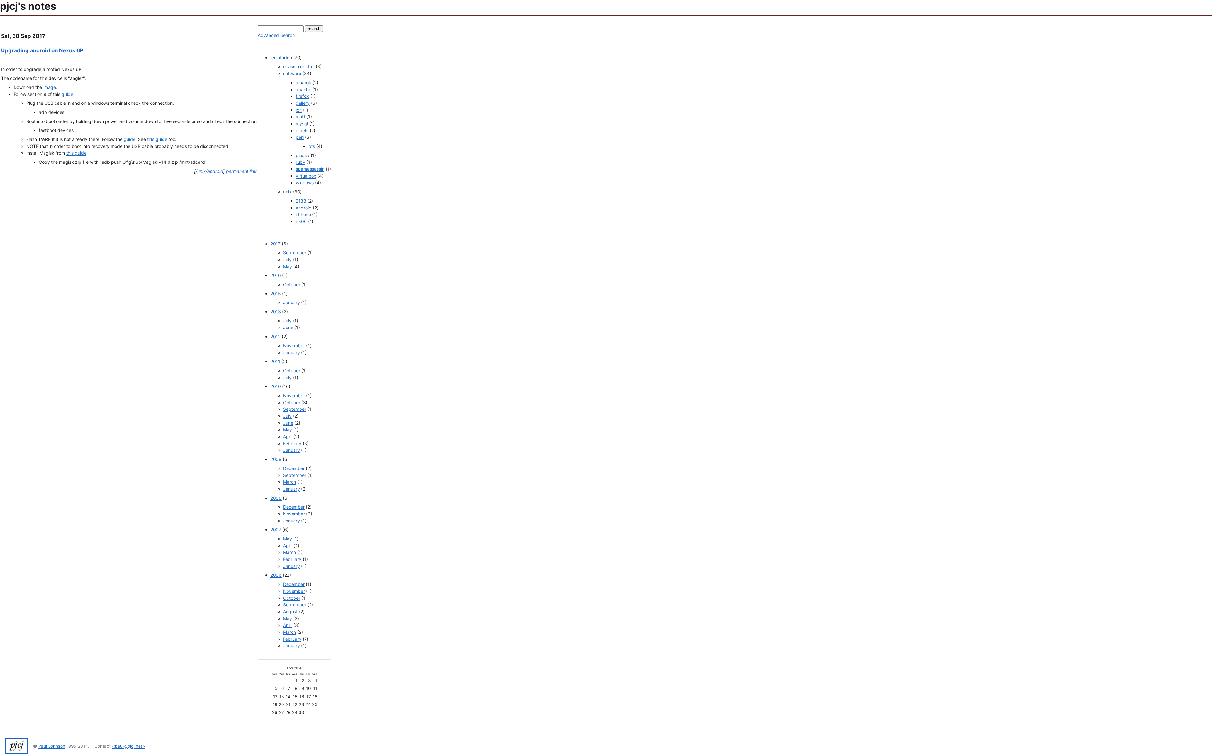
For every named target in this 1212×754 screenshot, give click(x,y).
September (294, 252)
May (287, 266)
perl (300, 137)
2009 (276, 459)
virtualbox (306, 176)
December (294, 468)
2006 (276, 575)
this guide (157, 139)
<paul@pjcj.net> (128, 746)
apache (303, 89)
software (292, 73)
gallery (303, 103)
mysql (302, 123)
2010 (275, 386)
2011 (275, 361)
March (289, 482)
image (49, 87)
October (291, 284)
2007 (275, 529)
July (287, 259)
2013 (275, 311)
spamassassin (310, 169)
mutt (300, 116)
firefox (302, 96)
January (291, 302)
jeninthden (281, 57)
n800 (301, 221)
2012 (275, 336)
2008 (276, 498)
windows (305, 182)
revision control (298, 66)
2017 (275, 243)
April (287, 436)
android (304, 207)
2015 (275, 293)
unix (287, 191)
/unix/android (209, 171)
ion (299, 110)
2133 (301, 200)
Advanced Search (276, 35)
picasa (302, 155)
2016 (275, 275)
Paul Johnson (51, 746)
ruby (300, 162)
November (294, 345)
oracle (302, 130)
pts (311, 146)
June (288, 327)
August (290, 611)
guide (67, 94)
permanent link (241, 171)
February (292, 443)
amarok (303, 82)
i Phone (303, 214)
